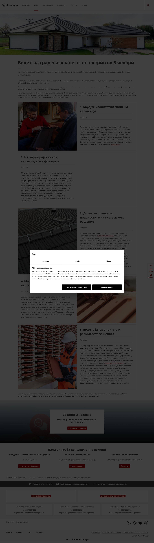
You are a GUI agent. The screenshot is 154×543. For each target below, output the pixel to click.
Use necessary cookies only (77, 287)
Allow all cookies (107, 287)
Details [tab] (77, 261)
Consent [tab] (45, 261)
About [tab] (108, 261)
